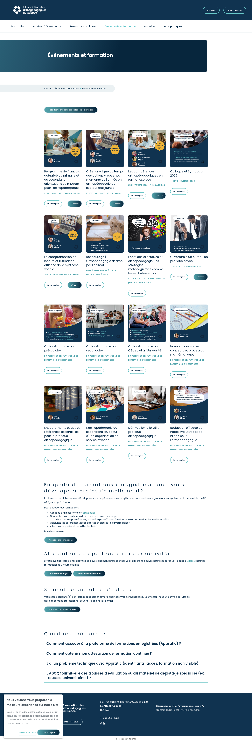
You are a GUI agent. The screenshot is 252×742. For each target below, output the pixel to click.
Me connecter (235, 10)
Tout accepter (48, 732)
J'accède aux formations (61, 539)
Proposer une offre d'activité (62, 609)
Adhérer (211, 10)
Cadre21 (191, 561)
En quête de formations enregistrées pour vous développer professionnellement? (114, 487)
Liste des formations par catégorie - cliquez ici (71, 109)
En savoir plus (53, 203)
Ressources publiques (83, 26)
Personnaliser (27, 732)
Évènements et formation (120, 26)
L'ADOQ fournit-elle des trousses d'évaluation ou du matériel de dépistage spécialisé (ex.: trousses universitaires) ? (125, 675)
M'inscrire (75, 203)
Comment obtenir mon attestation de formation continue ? (99, 653)
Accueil (47, 88)
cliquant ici (89, 512)
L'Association (17, 26)
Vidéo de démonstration (89, 573)
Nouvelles (149, 26)
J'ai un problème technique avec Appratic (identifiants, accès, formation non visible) (122, 663)
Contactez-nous (70, 721)
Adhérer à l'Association (47, 26)
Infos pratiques (172, 26)
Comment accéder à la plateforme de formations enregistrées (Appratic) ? (113, 643)
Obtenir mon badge (58, 573)
